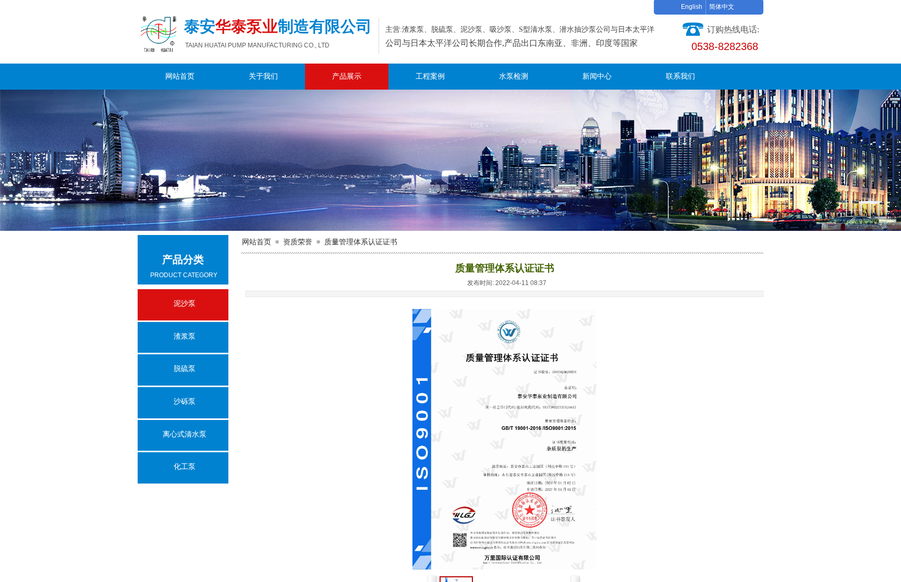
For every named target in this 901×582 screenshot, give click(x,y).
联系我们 (680, 76)
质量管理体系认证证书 (360, 242)
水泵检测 (513, 76)
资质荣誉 (297, 242)
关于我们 (263, 76)
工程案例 (430, 76)
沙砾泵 (185, 401)
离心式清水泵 (184, 434)
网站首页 (179, 76)
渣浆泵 (185, 336)
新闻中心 (597, 76)
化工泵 (185, 466)
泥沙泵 (185, 303)
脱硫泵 (185, 369)
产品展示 (346, 76)
